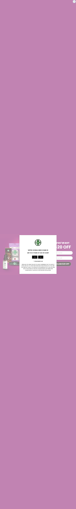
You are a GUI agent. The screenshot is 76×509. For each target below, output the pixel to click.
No (40, 257)
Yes (35, 257)
